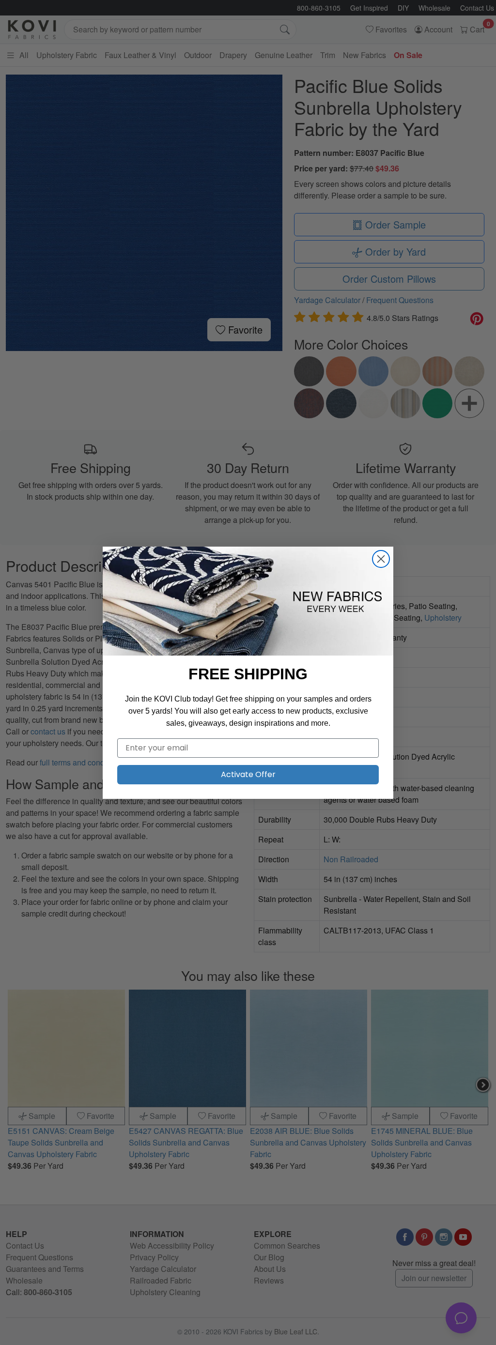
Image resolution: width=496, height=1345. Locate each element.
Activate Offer (248, 774)
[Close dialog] (380, 558)
